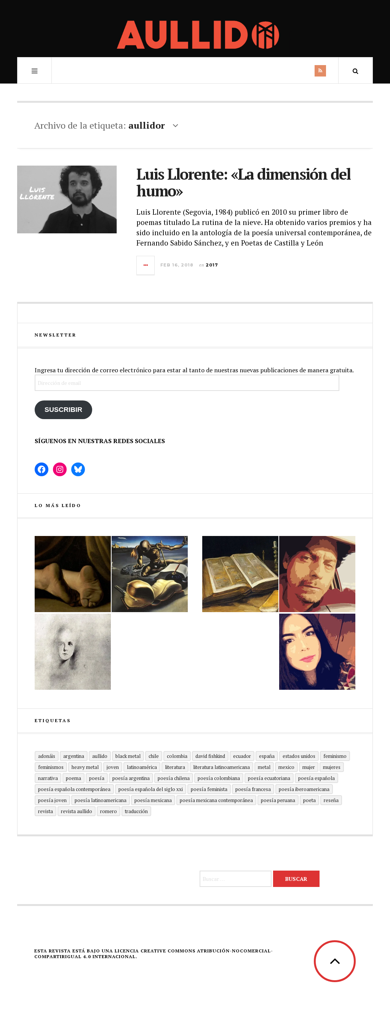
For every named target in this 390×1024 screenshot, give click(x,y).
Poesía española (316, 778)
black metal (128, 756)
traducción (136, 811)
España (267, 756)
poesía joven (52, 800)
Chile (154, 756)
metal (264, 767)
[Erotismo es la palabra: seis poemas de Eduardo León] (317, 574)
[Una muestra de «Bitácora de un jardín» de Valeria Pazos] (317, 652)
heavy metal (85, 767)
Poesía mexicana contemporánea (216, 800)
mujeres (331, 767)
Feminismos (51, 767)
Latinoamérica (142, 767)
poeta (309, 800)
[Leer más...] (146, 265)
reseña (331, 800)
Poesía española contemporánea (74, 789)
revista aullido (76, 811)
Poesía (96, 778)
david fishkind (210, 756)
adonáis (46, 756)
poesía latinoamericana (100, 800)
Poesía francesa (253, 789)
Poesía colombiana (219, 778)
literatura (175, 767)
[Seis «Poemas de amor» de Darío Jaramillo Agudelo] (150, 574)
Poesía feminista (209, 789)
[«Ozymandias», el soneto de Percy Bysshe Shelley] (73, 574)
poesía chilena (174, 778)
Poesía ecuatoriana (269, 778)
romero (108, 811)
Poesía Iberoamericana (304, 789)
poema (73, 778)
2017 (212, 265)
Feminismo (335, 756)
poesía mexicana (153, 800)
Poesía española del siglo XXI (150, 789)
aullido (99, 756)
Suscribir (63, 409)
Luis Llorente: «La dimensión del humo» (243, 182)
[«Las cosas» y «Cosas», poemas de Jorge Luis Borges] (240, 574)
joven (113, 767)
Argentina (73, 756)
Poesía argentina (131, 778)
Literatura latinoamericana (221, 767)
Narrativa (48, 778)
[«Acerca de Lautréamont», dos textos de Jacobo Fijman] (73, 652)
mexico (286, 767)
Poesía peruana (278, 800)
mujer (308, 767)
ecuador (242, 756)
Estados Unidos (299, 756)
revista (45, 811)
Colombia (177, 756)
